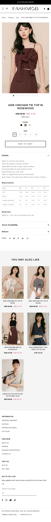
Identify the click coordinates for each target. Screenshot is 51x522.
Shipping (5, 424)
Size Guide (6, 431)
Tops (17, 17)
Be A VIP (5, 465)
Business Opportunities (11, 450)
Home (4, 17)
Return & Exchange (9, 427)
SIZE (25, 131)
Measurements (8, 183)
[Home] (25, 8)
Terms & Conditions (9, 514)
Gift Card (5, 469)
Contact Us (6, 454)
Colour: (25, 122)
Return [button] (5, 232)
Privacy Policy (26, 514)
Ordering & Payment (9, 420)
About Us (5, 443)
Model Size (6, 212)
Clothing (11, 17)
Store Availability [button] (10, 225)
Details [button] (5, 155)
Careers (5, 446)
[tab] (25, 155)
